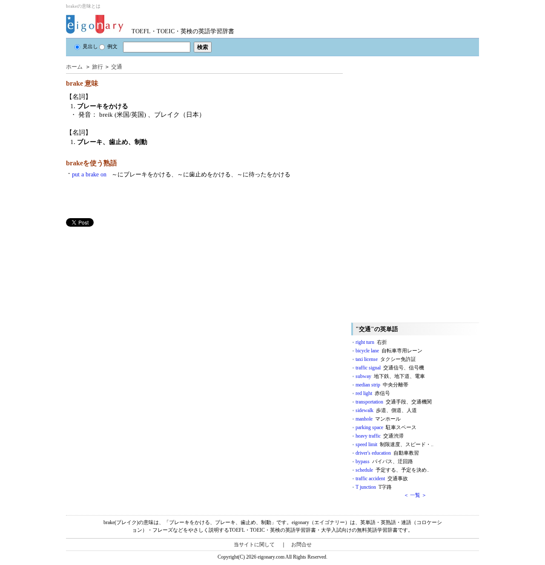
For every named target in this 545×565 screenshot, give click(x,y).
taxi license (386, 359)
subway (390, 376)
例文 (112, 46)
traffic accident (382, 478)
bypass (384, 461)
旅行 (97, 66)
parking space (386, 427)
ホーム (74, 66)
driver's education (387, 453)
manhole (378, 419)
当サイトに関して (254, 545)
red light (373, 393)
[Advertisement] (130, 286)
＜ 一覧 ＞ (415, 495)
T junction (374, 487)
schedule (392, 470)
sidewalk (386, 410)
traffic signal (390, 368)
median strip (382, 385)
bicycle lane (389, 351)
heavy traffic (380, 436)
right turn (371, 342)
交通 (116, 66)
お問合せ (301, 545)
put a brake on (181, 174)
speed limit (394, 444)
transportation (394, 402)
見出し (90, 46)
